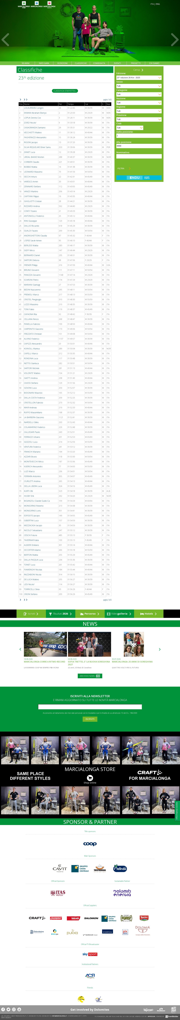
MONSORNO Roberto (33, 505)
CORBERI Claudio (31, 162)
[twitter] (8, 1009)
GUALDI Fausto (31, 230)
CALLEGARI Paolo (32, 432)
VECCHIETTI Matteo (33, 132)
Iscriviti (31, 613)
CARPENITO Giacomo (33, 329)
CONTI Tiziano (30, 211)
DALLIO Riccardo (31, 225)
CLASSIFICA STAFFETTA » (65, 91)
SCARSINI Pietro (31, 279)
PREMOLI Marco (31, 294)
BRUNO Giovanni (31, 270)
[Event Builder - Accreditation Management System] (171, 1016)
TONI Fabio (29, 309)
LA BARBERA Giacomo (34, 417)
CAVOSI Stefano (31, 383)
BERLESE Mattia (31, 245)
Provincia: (121, 115)
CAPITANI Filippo (31, 196)
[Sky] (90, 957)
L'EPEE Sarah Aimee (33, 240)
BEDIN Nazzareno (32, 289)
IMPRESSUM (151, 1016)
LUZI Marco (29, 471)
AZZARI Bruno (30, 456)
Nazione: (121, 98)
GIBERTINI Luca (31, 520)
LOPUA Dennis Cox (32, 117)
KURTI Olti (28, 491)
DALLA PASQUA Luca (33, 559)
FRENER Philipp (30, 265)
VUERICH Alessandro (33, 466)
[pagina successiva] (21, 99)
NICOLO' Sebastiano (33, 530)
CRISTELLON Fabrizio (33, 402)
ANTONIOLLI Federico (34, 216)
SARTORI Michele (31, 368)
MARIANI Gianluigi (32, 284)
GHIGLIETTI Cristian (33, 201)
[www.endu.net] (139, 178)
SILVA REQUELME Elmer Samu (37, 147)
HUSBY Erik (29, 496)
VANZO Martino (31, 191)
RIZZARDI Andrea (32, 206)
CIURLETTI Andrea (32, 481)
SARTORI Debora (31, 260)
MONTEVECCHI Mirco (33, 461)
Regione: (121, 106)
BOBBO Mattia (30, 167)
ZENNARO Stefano (32, 186)
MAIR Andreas (30, 407)
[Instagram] (14, 1009)
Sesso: (119, 81)
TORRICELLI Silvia (31, 589)
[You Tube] (19, 1009)
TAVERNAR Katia (31, 540)
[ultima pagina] (26, 99)
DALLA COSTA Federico (34, 397)
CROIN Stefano (30, 594)
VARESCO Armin (31, 181)
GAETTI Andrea (30, 378)
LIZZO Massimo (31, 304)
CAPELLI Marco (31, 353)
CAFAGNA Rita (30, 314)
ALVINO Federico (31, 338)
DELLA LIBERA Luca (33, 486)
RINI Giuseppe (30, 221)
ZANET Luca (29, 152)
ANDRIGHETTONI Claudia (35, 235)
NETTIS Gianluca (31, 363)
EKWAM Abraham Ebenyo (35, 112)
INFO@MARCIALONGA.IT (59, 1016)
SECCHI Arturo (30, 176)
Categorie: (121, 90)
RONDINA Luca (31, 358)
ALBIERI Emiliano (31, 545)
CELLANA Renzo (31, 319)
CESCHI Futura (30, 535)
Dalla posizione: (124, 131)
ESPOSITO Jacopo (32, 515)
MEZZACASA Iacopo (33, 525)
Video (119, 613)
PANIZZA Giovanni (32, 275)
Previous (5, 39)
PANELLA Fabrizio (32, 324)
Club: (119, 123)
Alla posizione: (124, 142)
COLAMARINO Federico (34, 427)
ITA (152, 4)
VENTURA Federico (32, 446)
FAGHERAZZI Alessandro (35, 137)
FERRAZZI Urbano (32, 437)
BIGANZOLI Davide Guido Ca (37, 501)
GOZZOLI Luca (30, 442)
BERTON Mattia (31, 555)
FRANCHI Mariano (32, 451)
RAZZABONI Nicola (32, 574)
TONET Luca (29, 564)
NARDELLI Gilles (31, 422)
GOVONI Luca (30, 388)
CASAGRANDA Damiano (34, 127)
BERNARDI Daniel (32, 255)
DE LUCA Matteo (31, 579)
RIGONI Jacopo (31, 142)
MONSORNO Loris (32, 510)
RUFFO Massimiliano (33, 412)
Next (174, 39)
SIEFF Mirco (29, 250)
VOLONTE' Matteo (32, 373)
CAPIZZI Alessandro (33, 343)
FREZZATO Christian (33, 334)
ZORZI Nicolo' (30, 122)
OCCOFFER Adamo (32, 550)
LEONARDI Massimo (33, 171)
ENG (158, 4)
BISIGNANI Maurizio (33, 392)
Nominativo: (123, 152)
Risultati (60, 613)
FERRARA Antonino (32, 476)
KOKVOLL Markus (32, 348)
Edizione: (121, 73)
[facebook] (3, 1009)
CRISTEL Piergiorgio (32, 299)
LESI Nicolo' (29, 584)
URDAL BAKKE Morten (34, 157)
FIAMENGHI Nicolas (33, 569)
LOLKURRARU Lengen (33, 108)
